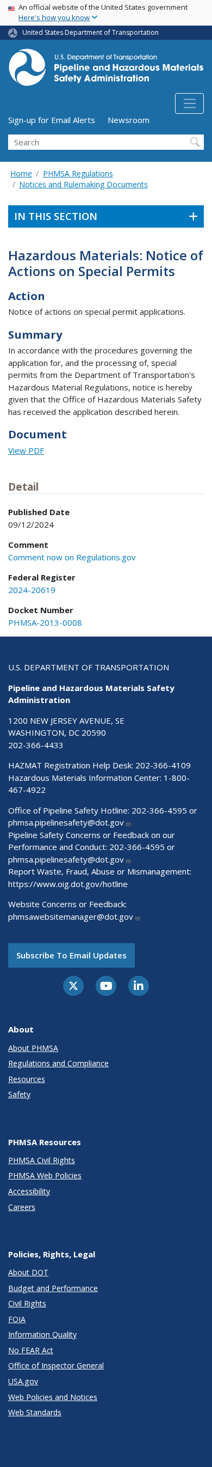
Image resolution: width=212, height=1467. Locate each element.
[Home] (106, 70)
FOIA (17, 1319)
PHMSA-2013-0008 (45, 622)
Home (21, 173)
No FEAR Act (30, 1350)
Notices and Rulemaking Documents (83, 184)
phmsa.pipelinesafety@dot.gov (66, 822)
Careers (21, 1207)
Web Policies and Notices (52, 1397)
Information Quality (42, 1334)
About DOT (28, 1272)
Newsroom (128, 119)
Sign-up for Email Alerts (51, 119)
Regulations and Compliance (58, 1063)
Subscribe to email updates (71, 955)
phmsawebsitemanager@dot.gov (70, 916)
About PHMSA (33, 1048)
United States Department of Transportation (90, 32)
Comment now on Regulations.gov (72, 557)
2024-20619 (31, 589)
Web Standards (34, 1412)
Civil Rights (27, 1303)
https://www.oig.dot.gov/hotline (68, 883)
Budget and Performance (53, 1288)
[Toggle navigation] (189, 103)
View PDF (26, 450)
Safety (19, 1094)
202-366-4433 (36, 744)
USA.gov (23, 1381)
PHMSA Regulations (78, 173)
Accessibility (29, 1191)
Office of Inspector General (56, 1365)
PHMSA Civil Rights (41, 1160)
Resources (26, 1079)
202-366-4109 (163, 765)
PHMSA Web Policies (45, 1175)
